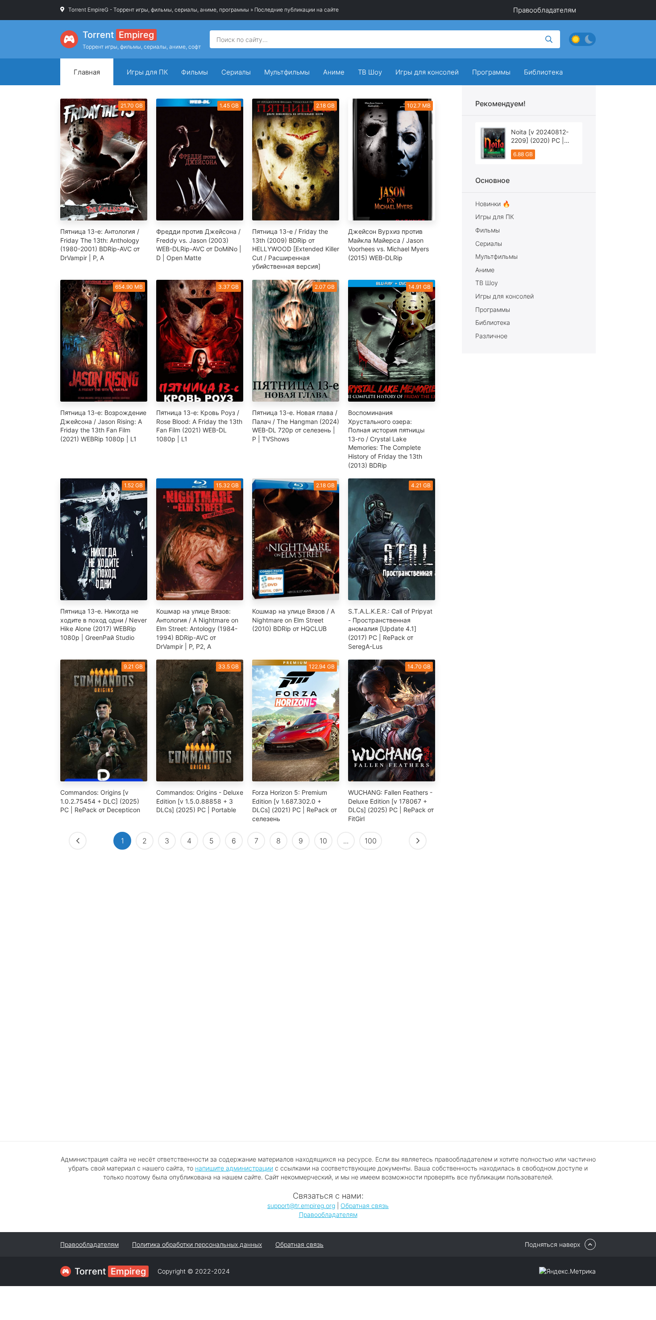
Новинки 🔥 (492, 204)
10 (323, 840)
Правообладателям (544, 10)
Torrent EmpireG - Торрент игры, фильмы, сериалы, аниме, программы (158, 9)
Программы (491, 72)
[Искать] (549, 39)
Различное (491, 336)
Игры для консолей (427, 72)
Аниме (334, 72)
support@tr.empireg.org (301, 1205)
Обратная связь (364, 1205)
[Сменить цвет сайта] (582, 39)
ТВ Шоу (370, 72)
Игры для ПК (147, 72)
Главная (87, 72)
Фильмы (194, 72)
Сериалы (236, 72)
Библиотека (543, 72)
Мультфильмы (287, 72)
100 (371, 840)
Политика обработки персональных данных (197, 1244)
